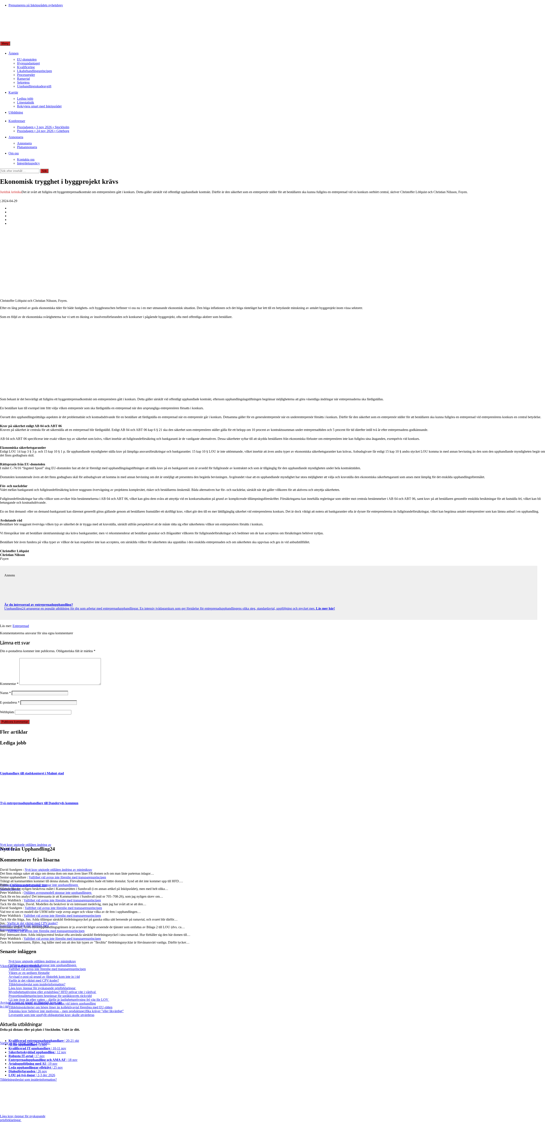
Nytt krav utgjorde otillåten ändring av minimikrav (58, 869)
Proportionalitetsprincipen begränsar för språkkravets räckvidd (50, 996)
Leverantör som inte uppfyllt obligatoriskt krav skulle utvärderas (51, 1015)
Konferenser (17, 121)
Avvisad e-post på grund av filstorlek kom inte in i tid (44, 976)
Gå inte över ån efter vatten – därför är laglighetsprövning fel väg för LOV (59, 999)
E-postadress (10, 702)
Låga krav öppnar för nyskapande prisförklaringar (42, 988)
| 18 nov (43, 1060)
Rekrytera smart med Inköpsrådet (39, 106)
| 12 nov (37, 1052)
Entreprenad (21, 626)
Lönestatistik (25, 102)
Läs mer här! (325, 608)
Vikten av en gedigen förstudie (29, 973)
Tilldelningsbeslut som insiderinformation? (37, 984)
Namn (5, 693)
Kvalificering (26, 67)
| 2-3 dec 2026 (32, 1075)
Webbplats (7, 712)
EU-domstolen (27, 59)
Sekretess (23, 82)
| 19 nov (33, 1063)
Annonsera (16, 137)
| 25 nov (36, 1067)
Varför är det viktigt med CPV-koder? (32, 923)
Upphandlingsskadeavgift (34, 86)
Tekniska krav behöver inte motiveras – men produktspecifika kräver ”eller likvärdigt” (66, 1011)
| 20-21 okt (44, 1040)
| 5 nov (28, 1044)
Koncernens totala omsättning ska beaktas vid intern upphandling (52, 1003)
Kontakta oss (25, 159)
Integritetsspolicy (28, 163)
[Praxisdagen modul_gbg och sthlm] (69, 392)
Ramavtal (23, 78)
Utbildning (16, 112)
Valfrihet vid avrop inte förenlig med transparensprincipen (67, 877)
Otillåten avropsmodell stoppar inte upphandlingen (44, 885)
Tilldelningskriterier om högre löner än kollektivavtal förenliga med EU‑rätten (60, 1007)
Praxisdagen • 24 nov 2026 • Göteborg (43, 131)
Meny (5, 43)
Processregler (26, 75)
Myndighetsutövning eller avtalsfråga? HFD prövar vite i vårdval (52, 992)
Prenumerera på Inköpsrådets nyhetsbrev (36, 5)
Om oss (14, 153)
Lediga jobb (25, 98)
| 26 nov (28, 1071)
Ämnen (14, 53)
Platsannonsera (27, 147)
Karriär (13, 92)
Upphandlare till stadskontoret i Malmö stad (32, 773)
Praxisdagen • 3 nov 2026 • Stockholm (43, 127)
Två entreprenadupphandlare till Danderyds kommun (39, 803)
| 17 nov (27, 1056)
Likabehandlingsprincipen (34, 71)
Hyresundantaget (28, 63)
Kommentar (9, 684)
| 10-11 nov (37, 1048)
